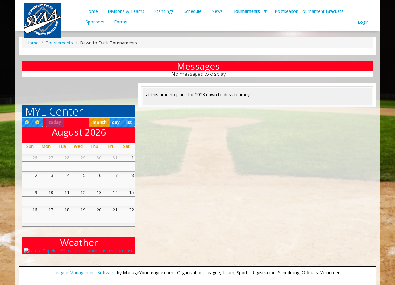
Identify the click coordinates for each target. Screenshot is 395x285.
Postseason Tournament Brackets (309, 11)
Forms (120, 22)
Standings (164, 11)
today (55, 122)
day (116, 122)
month (99, 122)
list (128, 122)
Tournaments (246, 11)
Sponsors (94, 22)
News (217, 11)
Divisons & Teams (126, 11)
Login (363, 22)
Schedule (193, 11)
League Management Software (84, 272)
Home (91, 11)
